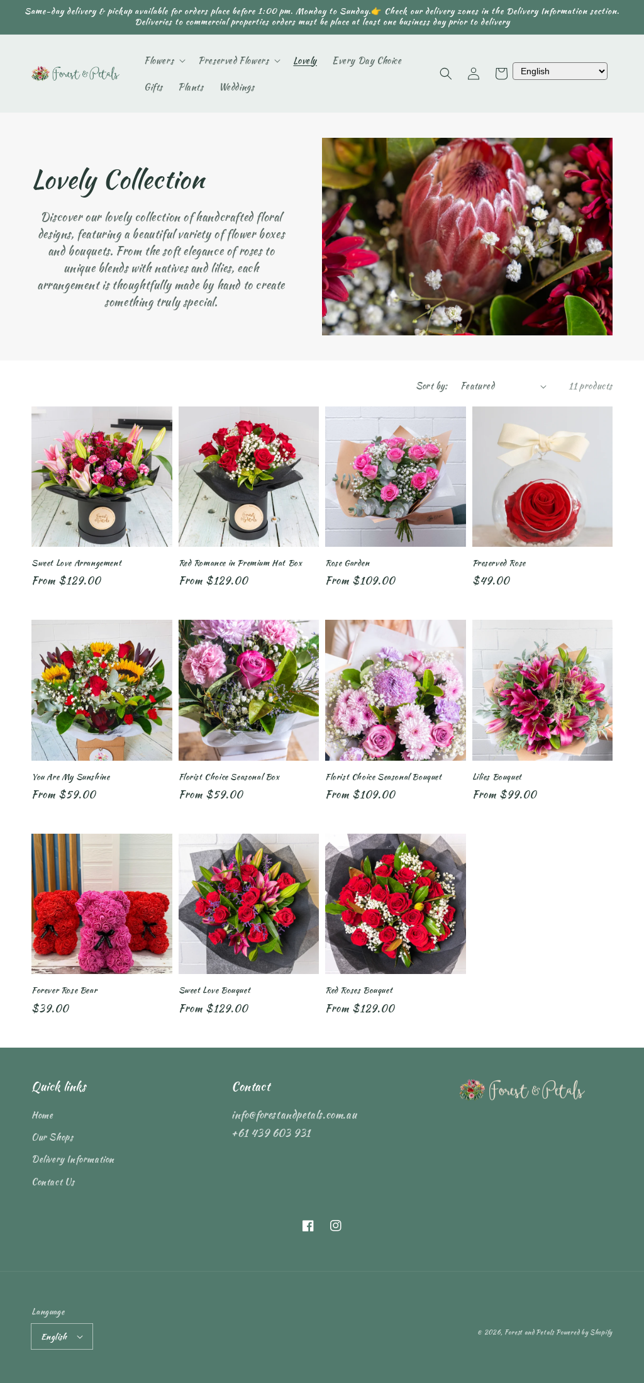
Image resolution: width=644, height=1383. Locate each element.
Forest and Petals (529, 1332)
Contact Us (53, 1181)
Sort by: (432, 385)
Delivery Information (72, 1159)
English (54, 1337)
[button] (446, 73)
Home (42, 1115)
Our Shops (52, 1137)
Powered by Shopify (584, 1332)
